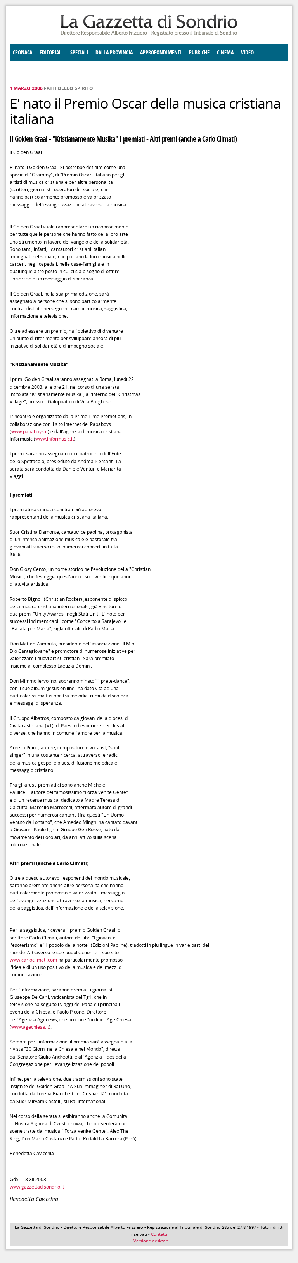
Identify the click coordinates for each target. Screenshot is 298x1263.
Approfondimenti (161, 52)
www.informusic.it (54, 439)
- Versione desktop (149, 1241)
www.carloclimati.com (33, 960)
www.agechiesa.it (30, 1027)
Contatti (159, 1234)
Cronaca (22, 52)
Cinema (225, 52)
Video (247, 52)
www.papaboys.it (29, 431)
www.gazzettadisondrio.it (37, 1186)
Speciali (79, 52)
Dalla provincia (114, 52)
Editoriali (51, 52)
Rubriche (199, 52)
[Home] (149, 34)
